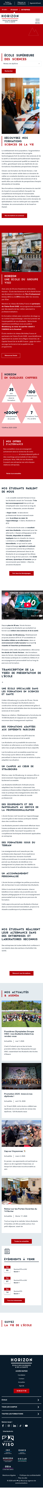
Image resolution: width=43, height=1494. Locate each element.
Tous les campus (9, 1407)
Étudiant (14, 10)
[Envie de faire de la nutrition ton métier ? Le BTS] (5, 1334)
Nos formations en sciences (14, 215)
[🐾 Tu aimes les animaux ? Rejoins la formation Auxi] (27, 1334)
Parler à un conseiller (13, 473)
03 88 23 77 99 (21, 1391)
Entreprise (25, 10)
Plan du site (22, 1478)
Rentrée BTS (18, 1291)
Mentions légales (9, 1475)
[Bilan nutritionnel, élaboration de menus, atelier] (16, 1334)
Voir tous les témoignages (21, 573)
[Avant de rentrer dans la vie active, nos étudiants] (5, 1341)
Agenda (21, 1386)
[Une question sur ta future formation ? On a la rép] (37, 1334)
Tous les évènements (14, 1300)
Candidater (21, 1375)
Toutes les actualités (21, 1241)
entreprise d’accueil (11, 454)
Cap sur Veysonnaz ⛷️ (15, 1151)
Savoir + (17, 1271)
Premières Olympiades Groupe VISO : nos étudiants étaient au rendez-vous (19, 1034)
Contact (21, 1378)
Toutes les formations (12, 1414)
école (4, 1400)
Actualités (21, 1382)
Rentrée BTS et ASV (20, 1269)
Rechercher (9, 71)
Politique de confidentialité (30, 1475)
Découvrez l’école (11, 355)
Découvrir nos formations (21, 973)
